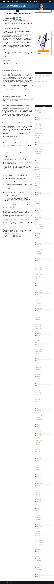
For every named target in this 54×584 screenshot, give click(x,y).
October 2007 (38, 460)
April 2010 (38, 406)
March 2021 (38, 187)
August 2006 (38, 485)
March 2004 (38, 537)
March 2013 (38, 344)
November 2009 (39, 415)
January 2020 (38, 212)
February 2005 (38, 517)
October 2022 (38, 153)
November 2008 (39, 437)
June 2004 (38, 531)
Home (4, 1)
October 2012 (38, 353)
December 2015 (39, 290)
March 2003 (38, 558)
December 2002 (39, 563)
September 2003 (39, 547)
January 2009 (38, 433)
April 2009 (38, 428)
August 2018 (38, 233)
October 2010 (38, 396)
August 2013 (38, 335)
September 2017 (39, 253)
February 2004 (38, 538)
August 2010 (38, 399)
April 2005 (38, 513)
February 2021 (38, 188)
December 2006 (39, 478)
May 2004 (38, 533)
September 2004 (39, 526)
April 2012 (38, 363)
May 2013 (38, 340)
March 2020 (38, 208)
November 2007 (39, 458)
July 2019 (37, 221)
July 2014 (37, 315)
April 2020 (38, 206)
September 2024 (39, 112)
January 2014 (38, 326)
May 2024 (38, 119)
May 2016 (38, 281)
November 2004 (39, 522)
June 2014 (38, 317)
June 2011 (38, 381)
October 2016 (38, 272)
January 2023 (38, 147)
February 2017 (38, 265)
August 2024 (38, 114)
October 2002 (38, 567)
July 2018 (37, 235)
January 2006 (38, 497)
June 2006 (38, 488)
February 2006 (38, 496)
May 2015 (38, 297)
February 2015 (38, 303)
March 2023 (38, 144)
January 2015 (38, 305)
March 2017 (38, 263)
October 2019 (38, 217)
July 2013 (37, 337)
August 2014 (38, 313)
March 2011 (38, 387)
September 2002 (39, 569)
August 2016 (38, 276)
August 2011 (38, 378)
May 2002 (38, 576)
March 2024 (38, 122)
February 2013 (38, 346)
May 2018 (38, 238)
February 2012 (38, 367)
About (8, 1)
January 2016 (38, 288)
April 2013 (38, 342)
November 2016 (39, 271)
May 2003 (38, 554)
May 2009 (38, 426)
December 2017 (39, 247)
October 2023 (38, 131)
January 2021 (38, 190)
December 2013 (39, 328)
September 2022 (39, 155)
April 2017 (38, 262)
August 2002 (38, 571)
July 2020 (37, 201)
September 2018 (39, 231)
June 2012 (38, 360)
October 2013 (38, 331)
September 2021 (39, 176)
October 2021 (38, 174)
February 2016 (38, 287)
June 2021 (38, 181)
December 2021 (39, 171)
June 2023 (38, 138)
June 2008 (38, 446)
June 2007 (38, 467)
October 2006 (38, 481)
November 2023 (39, 130)
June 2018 (38, 237)
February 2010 (38, 410)
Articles (12, 1)
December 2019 (39, 213)
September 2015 (39, 296)
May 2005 (38, 512)
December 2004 (39, 521)
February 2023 (38, 146)
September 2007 (39, 462)
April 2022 (38, 163)
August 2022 (38, 156)
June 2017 (38, 258)
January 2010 (38, 412)
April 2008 (38, 449)
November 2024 (39, 108)
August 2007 (38, 463)
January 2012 (38, 369)
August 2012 (38, 356)
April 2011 (38, 385)
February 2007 (38, 474)
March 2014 (38, 322)
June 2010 (38, 403)
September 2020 (39, 197)
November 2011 (39, 372)
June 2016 (38, 280)
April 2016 (38, 283)
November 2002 (39, 565)
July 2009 (37, 422)
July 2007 (37, 465)
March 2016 (38, 285)
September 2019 (39, 219)
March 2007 (38, 472)
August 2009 (38, 421)
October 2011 (38, 374)
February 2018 (38, 244)
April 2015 (38, 299)
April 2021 (38, 185)
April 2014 (38, 321)
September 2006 (39, 483)
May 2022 (38, 162)
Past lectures (36, 1)
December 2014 (39, 306)
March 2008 (38, 451)
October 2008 (38, 438)
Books (21, 1)
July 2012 (37, 358)
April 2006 (38, 492)
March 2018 (38, 242)
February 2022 (38, 167)
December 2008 (39, 435)
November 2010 (39, 394)
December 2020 (39, 192)
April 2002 (38, 578)
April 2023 (38, 142)
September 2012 (39, 354)
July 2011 (37, 380)
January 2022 (38, 169)
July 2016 (37, 278)
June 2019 (38, 222)
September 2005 (39, 504)
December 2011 (39, 371)
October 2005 (38, 503)
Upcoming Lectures (28, 1)
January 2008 (38, 454)
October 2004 (38, 524)
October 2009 (38, 417)
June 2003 (38, 553)
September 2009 (39, 419)
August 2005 (38, 506)
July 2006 (37, 487)
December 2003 (39, 542)
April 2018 (38, 240)
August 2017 (38, 255)
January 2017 (38, 267)
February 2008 (38, 453)
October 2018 (38, 230)
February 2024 (38, 124)
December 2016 (39, 269)
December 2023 (39, 128)
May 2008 (38, 447)
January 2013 (38, 347)
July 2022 (37, 158)
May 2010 (38, 404)
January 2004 (38, 540)
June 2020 (38, 203)
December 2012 (39, 349)
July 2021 (37, 180)
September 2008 (39, 440)
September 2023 (39, 133)
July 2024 (37, 115)
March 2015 (38, 301)
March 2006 (38, 494)
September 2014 (39, 312)
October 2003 (38, 545)
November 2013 (39, 330)
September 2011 (39, 376)
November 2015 (39, 292)
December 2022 (39, 149)
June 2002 (38, 574)
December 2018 (39, 226)
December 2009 (39, 413)
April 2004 (38, 535)
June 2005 (38, 510)
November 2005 (39, 501)
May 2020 (38, 205)
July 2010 (37, 401)
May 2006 (38, 490)
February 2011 (38, 388)
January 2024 (38, 126)
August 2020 (38, 199)
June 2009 (38, 424)
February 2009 (38, 431)
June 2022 (38, 160)
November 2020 (39, 194)
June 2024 (38, 117)
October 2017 (38, 251)
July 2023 (37, 137)
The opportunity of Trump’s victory (42, 83)
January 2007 (38, 476)
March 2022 (38, 165)
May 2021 (38, 183)
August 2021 (38, 178)
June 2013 (38, 338)
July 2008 (37, 444)
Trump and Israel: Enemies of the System (18, 13)
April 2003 (38, 556)
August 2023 (38, 135)
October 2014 (38, 310)
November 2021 (39, 172)
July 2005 (37, 508)
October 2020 (38, 196)
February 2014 (38, 324)
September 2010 (39, 397)
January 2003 (38, 562)
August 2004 (38, 528)
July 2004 (37, 529)
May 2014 (38, 319)
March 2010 (38, 408)
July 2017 (37, 256)
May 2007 (38, 469)
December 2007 (39, 456)
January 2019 (38, 224)
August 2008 (38, 442)
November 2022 (39, 151)
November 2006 (39, 479)
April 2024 (38, 121)
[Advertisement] (44, 21)
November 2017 (39, 249)
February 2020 (38, 210)
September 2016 (39, 274)
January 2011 (38, 390)
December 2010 (39, 392)
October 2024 (38, 110)
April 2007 (38, 471)
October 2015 (38, 294)
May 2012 (38, 362)
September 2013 (39, 333)
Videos (16, 1)
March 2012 (38, 365)
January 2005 (38, 519)
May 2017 (38, 260)
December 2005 (39, 499)
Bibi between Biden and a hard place (42, 75)
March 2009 (38, 430)
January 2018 (38, 246)
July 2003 (37, 551)
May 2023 (38, 140)
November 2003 (39, 544)
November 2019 (39, 215)
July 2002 (37, 572)
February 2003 (38, 560)
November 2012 (39, 351)
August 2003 (38, 549)
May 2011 (38, 383)
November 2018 (39, 228)
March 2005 (38, 515)
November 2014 (39, 308)
